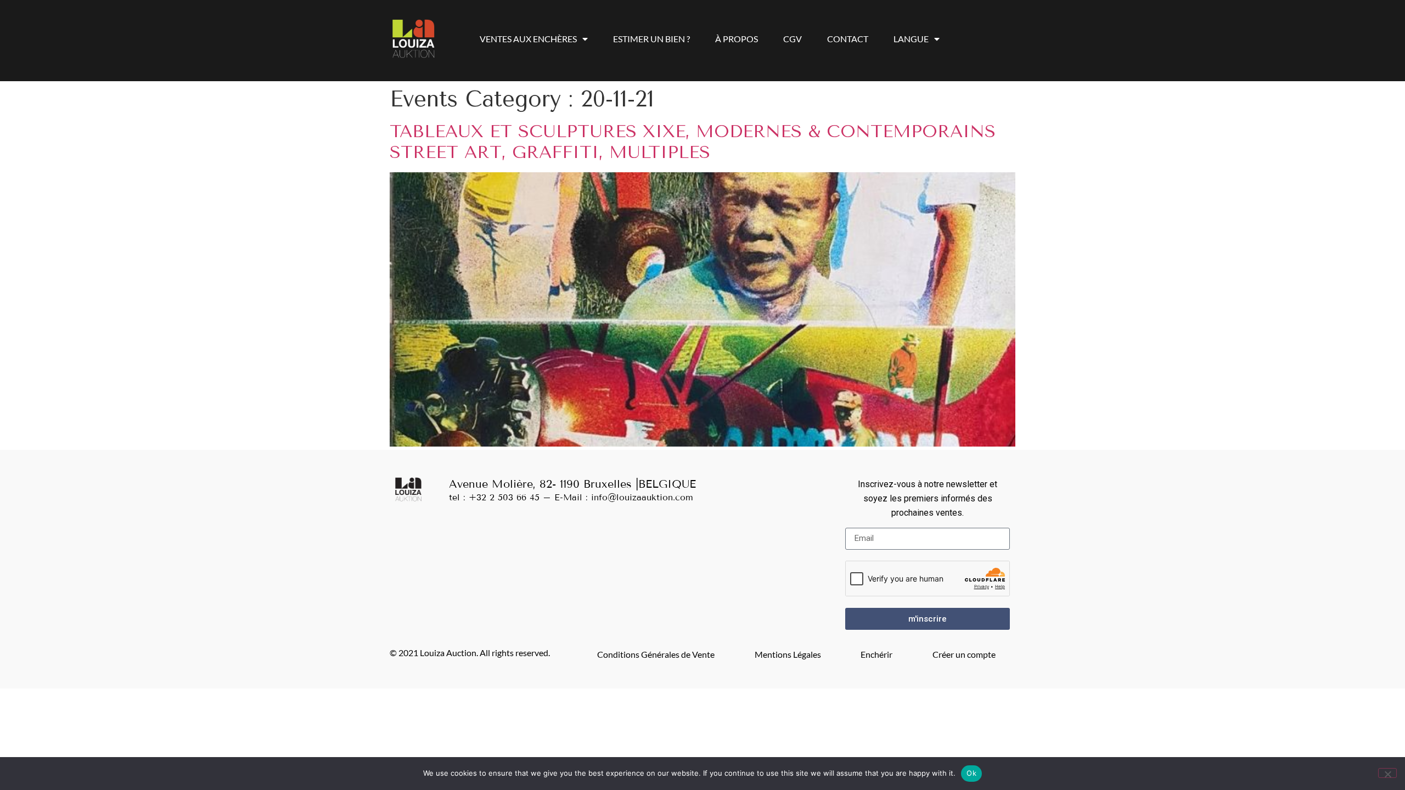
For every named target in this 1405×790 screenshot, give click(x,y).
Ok (971, 773)
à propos (736, 38)
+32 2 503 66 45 (504, 497)
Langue (911, 38)
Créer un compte (964, 654)
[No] (1387, 773)
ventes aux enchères (528, 38)
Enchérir (876, 654)
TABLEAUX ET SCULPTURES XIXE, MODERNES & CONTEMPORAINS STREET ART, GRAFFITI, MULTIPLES (693, 141)
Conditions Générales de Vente (656, 654)
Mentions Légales (788, 654)
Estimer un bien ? (651, 38)
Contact (847, 38)
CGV (792, 38)
